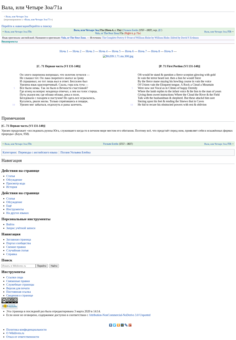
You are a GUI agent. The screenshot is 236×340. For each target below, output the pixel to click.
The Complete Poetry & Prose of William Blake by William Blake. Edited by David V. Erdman (150, 37)
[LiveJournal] (126, 325)
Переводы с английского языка (37, 152)
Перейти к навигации (15, 26)
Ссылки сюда (14, 277)
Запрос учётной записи (20, 228)
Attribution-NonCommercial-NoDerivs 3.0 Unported (119, 315)
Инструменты (15, 209)
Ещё (9, 205)
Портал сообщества (18, 243)
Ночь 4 (103, 51)
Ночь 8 (155, 51)
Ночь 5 (116, 51)
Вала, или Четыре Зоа (17, 16)
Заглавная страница (18, 239)
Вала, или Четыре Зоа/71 (38, 19)
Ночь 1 (64, 51)
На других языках (17, 212)
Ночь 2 (77, 51)
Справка (11, 254)
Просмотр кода (15, 183)
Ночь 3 (90, 51)
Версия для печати (18, 288)
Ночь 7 (142, 51)
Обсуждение (14, 179)
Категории (9, 152)
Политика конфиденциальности (26, 329)
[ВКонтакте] (111, 325)
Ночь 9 (168, 51)
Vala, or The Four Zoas (107, 33)
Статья (10, 176)
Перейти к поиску (40, 26)
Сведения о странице (19, 295)
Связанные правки (18, 281)
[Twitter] (115, 325)
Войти (10, 224)
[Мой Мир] (122, 325)
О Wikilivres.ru (15, 333)
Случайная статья (17, 250)
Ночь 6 (129, 51)
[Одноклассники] (118, 325)
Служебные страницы (20, 284)
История (11, 186)
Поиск (6, 260)
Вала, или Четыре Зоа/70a (18, 31)
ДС (159, 30)
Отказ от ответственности (22, 336)
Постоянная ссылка (18, 291)
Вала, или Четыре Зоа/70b (217, 31)
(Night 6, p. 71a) (132, 33)
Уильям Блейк (130, 30)
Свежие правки (16, 246)
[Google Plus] (130, 325)
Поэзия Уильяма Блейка (75, 152)
